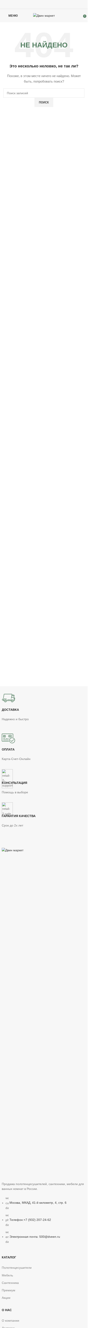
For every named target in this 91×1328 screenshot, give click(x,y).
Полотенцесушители (17, 1267)
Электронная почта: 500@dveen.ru (34, 1236)
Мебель (7, 1275)
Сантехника (10, 1283)
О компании (10, 1320)
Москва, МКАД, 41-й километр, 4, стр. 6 (37, 1203)
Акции (6, 1297)
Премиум (8, 1290)
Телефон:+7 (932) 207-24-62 (30, 1220)
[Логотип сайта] (44, 15)
